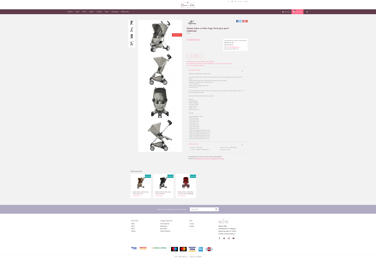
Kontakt (246, 1)
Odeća (77, 11)
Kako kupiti (163, 228)
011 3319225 (232, 231)
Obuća (84, 11)
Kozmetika (115, 11)
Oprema (70, 11)
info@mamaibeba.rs (233, 47)
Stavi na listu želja (194, 56)
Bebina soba (125, 11)
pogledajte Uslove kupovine (203, 158)
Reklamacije (215, 158)
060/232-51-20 (228, 42)
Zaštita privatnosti (165, 231)
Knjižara (99, 11)
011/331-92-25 (228, 45)
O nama (240, 1)
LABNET (199, 256)
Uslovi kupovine (164, 223)
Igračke (91, 11)
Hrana (107, 11)
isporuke (221, 158)
